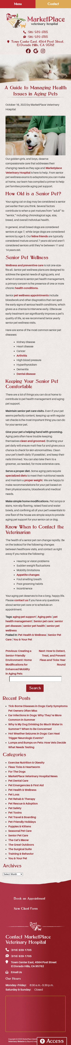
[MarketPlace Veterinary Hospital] (35, 21)
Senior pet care (43, 621)
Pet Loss (13, 794)
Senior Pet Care (18, 835)
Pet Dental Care (18, 780)
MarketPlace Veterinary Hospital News (33, 776)
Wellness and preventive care (24, 265)
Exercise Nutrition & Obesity (26, 762)
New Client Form (26, 908)
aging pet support (24, 616)
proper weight (33, 480)
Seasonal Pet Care (20, 830)
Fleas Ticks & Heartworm (24, 767)
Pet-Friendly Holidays (22, 821)
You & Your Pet (22, 639)
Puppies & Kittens (19, 826)
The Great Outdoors (21, 844)
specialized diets (16, 475)
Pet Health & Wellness (32, 635)
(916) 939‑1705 (37, 32)
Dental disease (26, 374)
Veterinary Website (16, 1041)
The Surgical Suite (20, 849)
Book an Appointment (29, 898)
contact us (21, 600)
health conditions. (27, 288)
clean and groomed (32, 441)
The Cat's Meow (18, 840)
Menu (18, 4)
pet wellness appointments (31, 295)
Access (55, 1041)
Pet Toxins (15, 812)
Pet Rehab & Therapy (21, 799)
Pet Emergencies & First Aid (26, 785)
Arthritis (22, 355)
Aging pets (45, 616)
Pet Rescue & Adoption (23, 803)
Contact (53, 4)
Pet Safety (14, 808)
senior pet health (34, 625)
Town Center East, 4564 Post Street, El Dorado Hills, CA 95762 (37, 43)
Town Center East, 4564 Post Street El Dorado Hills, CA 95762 (33, 964)
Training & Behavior (21, 853)
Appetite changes (28, 574)
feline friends (39, 236)
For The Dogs (17, 771)
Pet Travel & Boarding (22, 817)
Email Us (16, 972)
